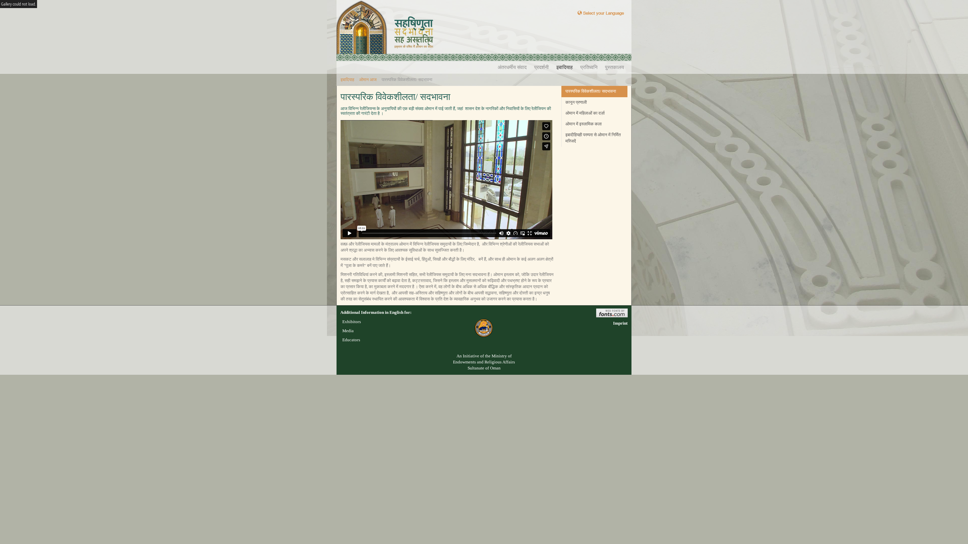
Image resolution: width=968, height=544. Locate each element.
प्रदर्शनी (541, 67)
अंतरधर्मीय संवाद (512, 67)
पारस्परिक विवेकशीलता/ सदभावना (590, 91)
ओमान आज (368, 79)
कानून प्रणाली (576, 102)
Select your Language (603, 13)
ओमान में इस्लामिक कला (583, 124)
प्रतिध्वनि (588, 67)
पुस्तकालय (614, 67)
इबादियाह (564, 67)
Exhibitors (350, 321)
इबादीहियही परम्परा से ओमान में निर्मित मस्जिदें (593, 137)
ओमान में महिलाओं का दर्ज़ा (585, 113)
